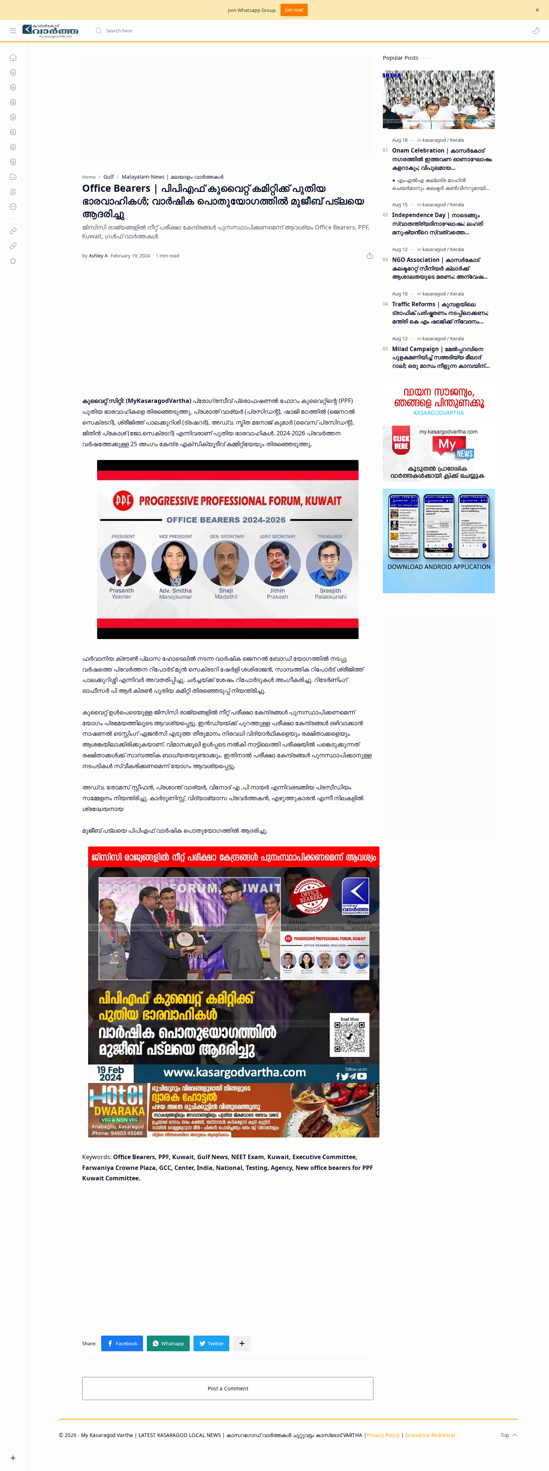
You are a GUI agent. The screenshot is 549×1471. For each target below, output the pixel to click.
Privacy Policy (383, 1435)
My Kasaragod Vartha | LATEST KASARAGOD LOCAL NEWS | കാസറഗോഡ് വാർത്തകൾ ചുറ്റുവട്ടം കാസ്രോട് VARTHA (221, 1435)
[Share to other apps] (242, 1343)
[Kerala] (457, 140)
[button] (536, 30)
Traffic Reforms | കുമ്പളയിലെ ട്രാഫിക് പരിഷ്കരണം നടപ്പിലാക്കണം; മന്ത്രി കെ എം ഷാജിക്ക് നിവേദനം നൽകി (440, 312)
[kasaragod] (435, 140)
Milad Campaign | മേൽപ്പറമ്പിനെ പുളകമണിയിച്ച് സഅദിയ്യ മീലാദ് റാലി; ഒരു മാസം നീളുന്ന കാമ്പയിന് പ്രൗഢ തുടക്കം (438, 357)
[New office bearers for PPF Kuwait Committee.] (228, 549)
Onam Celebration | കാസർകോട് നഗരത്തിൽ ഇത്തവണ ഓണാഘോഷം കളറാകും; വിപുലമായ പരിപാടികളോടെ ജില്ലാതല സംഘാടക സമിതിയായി (442, 159)
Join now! (294, 10)
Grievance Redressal (430, 1435)
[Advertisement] (227, 106)
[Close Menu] (537, 10)
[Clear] (213, 30)
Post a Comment (228, 1388)
